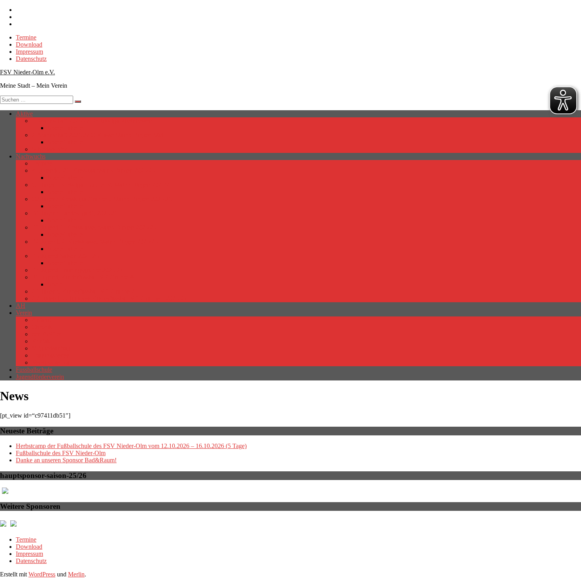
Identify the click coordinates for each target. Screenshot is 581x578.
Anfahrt (41, 319)
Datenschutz (31, 58)
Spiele (55, 284)
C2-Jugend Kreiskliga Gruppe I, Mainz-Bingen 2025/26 (102, 199)
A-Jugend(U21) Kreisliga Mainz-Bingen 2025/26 (93, 170)
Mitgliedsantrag (51, 348)
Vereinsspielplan (52, 362)
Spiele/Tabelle (65, 127)
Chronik (42, 327)
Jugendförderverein (40, 376)
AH (20, 305)
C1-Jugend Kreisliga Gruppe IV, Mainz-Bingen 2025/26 (102, 184)
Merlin (76, 574)
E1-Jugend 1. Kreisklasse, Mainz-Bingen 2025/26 (94, 227)
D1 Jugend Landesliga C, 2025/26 (74, 213)
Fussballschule (34, 369)
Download (29, 44)
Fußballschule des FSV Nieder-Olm (61, 453)
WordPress (41, 574)
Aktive (24, 113)
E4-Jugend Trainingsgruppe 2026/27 (77, 270)
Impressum (29, 51)
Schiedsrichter (49, 149)
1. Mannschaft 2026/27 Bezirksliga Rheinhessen (92, 120)
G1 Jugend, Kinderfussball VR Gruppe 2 (83, 291)
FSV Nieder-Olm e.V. (27, 72)
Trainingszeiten (51, 355)
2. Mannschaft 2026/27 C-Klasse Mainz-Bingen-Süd (97, 135)
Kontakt (42, 341)
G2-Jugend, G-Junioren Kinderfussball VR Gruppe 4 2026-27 (109, 298)
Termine (26, 37)
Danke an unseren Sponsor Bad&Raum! (66, 460)
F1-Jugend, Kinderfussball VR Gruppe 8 (83, 277)
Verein (24, 312)
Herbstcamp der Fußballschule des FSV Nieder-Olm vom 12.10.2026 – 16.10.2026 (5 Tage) (131, 445)
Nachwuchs (30, 156)
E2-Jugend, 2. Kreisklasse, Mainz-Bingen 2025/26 (95, 241)
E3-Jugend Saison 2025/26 (65, 255)
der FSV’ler (46, 334)
